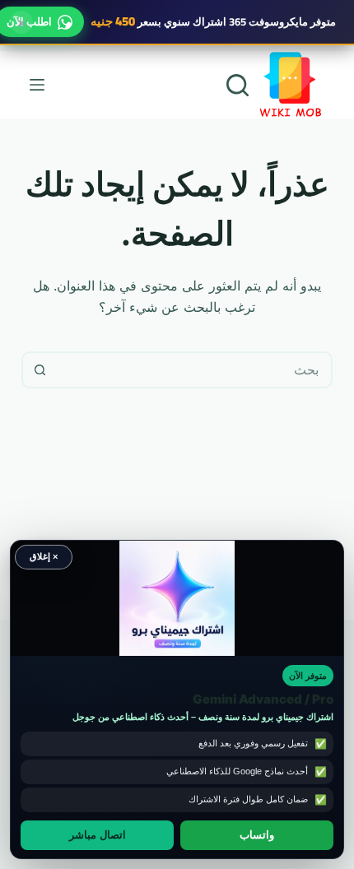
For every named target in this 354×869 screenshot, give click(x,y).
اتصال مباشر (97, 835)
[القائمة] (37, 84)
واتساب (257, 835)
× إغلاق (44, 556)
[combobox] (194, 369)
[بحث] (237, 85)
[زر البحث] (40, 370)
